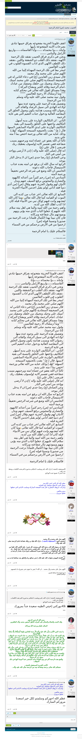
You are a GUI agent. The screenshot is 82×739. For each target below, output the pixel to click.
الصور (60, 32)
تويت (70, 55)
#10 (7, 679)
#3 (7, 268)
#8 (7, 589)
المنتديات (74, 14)
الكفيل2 (73, 729)
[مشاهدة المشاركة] (45, 270)
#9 (7, 617)
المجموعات (67, 14)
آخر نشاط (66, 32)
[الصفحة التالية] (19, 35)
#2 (7, 244)
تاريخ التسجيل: (72, 50)
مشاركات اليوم (73, 16)
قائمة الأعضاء (68, 16)
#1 (7, 38)
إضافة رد (8, 725)
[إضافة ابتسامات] (7, 717)
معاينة (14, 725)
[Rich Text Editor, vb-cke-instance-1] (41, 720)
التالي (8, 713)
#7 (7, 566)
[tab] (72, 32)
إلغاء (18, 725)
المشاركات (73, 32)
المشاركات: (72, 53)
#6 (7, 536)
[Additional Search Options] (8, 8)
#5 (7, 503)
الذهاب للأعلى (8, 729)
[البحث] (6, 8)
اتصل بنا (13, 729)
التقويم (64, 16)
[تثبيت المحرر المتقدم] (10, 717)
